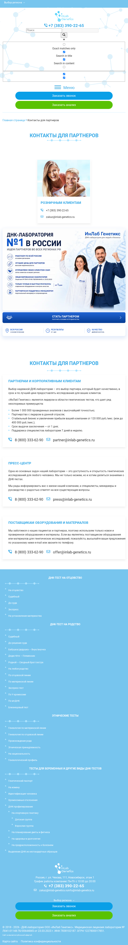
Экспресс (13, 609)
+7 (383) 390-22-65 (66, 25)
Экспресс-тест (16, 688)
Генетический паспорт (20, 780)
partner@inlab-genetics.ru (74, 440)
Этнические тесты (65, 715)
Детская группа (23, 819)
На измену (14, 787)
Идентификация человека (22, 793)
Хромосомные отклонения (23, 800)
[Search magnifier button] (64, 35)
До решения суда (17, 643)
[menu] (58, 87)
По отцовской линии (19, 675)
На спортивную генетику (25, 813)
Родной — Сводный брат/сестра (25, 662)
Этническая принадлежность (24, 747)
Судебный (13, 596)
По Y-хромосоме (17, 694)
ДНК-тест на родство (65, 624)
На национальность (19, 753)
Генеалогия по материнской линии (27, 728)
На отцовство (15, 590)
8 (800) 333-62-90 (29, 440)
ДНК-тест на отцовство (65, 577)
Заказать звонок (64, 95)
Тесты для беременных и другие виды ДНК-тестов (65, 768)
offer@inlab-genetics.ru (72, 552)
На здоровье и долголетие (26, 838)
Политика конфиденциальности (41, 941)
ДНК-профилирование (20, 806)
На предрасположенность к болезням (32, 845)
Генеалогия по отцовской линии (25, 734)
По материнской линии (20, 681)
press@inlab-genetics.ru (72, 500)
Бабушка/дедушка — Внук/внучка (27, 649)
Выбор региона (13, 2)
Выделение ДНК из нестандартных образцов (32, 851)
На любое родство (18, 668)
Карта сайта (10, 941)
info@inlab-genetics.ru (81, 890)
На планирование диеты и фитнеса (31, 832)
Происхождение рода (20, 740)
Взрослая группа (24, 826)
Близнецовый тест (18, 707)
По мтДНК (14, 701)
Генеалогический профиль (22, 760)
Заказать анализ (64, 105)
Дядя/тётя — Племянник (21, 655)
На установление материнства (25, 615)
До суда (12, 603)
